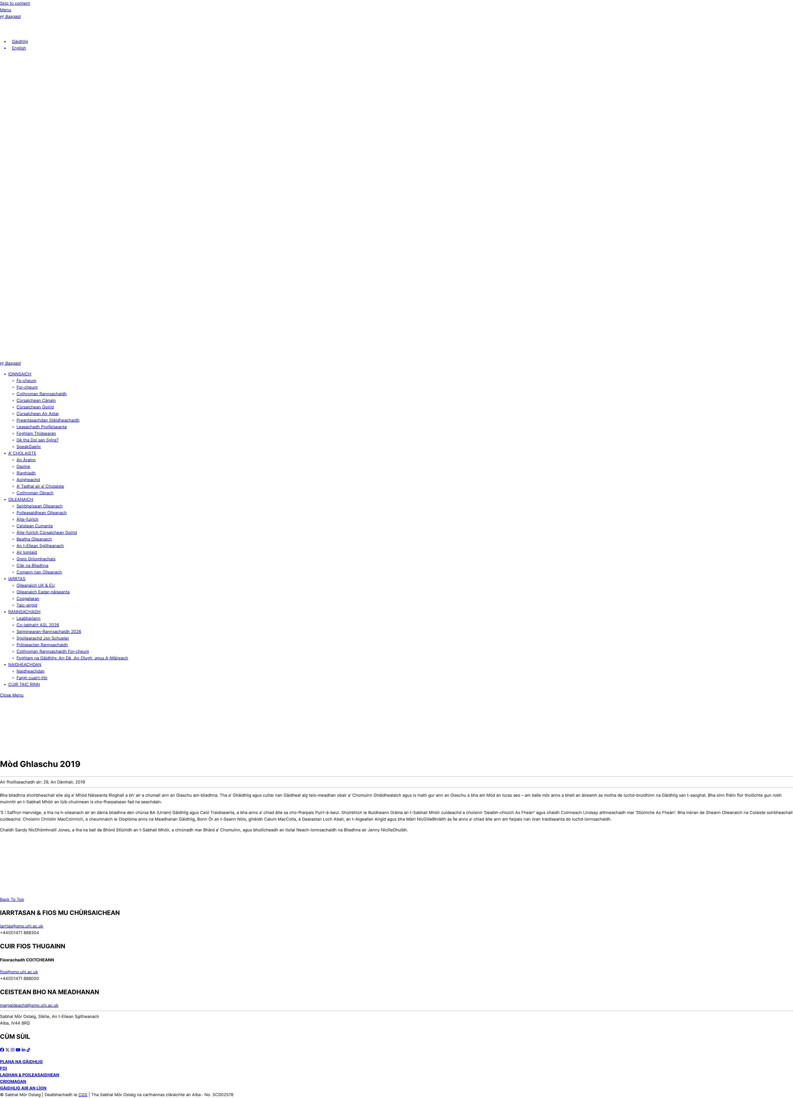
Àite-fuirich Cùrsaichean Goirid (47, 532)
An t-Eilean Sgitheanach (40, 545)
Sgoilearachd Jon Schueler (43, 638)
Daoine (23, 466)
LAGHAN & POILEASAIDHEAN (29, 1074)
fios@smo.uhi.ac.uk (19, 971)
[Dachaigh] (6, 30)
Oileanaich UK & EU (36, 585)
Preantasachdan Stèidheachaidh (48, 420)
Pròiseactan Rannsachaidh (42, 644)
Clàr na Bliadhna (32, 565)
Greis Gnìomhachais (36, 558)
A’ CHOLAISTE (22, 453)
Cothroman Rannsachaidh (42, 393)
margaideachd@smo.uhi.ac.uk (29, 1005)
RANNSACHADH (24, 611)
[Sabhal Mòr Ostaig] (358, 356)
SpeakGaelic (29, 446)
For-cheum (27, 387)
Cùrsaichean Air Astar (38, 413)
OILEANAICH (20, 499)
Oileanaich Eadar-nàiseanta (43, 591)
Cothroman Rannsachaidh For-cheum (53, 651)
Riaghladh (26, 473)
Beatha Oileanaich (34, 539)
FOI (3, 1068)
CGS (82, 1094)
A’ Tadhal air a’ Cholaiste (40, 486)
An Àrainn (26, 459)
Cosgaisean (28, 598)
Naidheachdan (31, 671)
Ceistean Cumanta (35, 525)
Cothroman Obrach (35, 492)
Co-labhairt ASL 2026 (38, 624)
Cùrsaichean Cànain (36, 400)
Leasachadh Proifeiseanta (42, 426)
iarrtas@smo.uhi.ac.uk (21, 926)
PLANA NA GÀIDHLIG (21, 1061)
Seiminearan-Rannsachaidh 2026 (49, 631)
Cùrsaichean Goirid (35, 407)
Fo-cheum (26, 380)
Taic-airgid (27, 605)
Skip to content (15, 3)
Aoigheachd (28, 479)
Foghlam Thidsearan (36, 433)
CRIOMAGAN (13, 1081)
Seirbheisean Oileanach (40, 506)
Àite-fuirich (27, 519)
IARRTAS (16, 578)
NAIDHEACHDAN (24, 664)
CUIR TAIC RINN (24, 684)
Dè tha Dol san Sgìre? (37, 440)
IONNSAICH (19, 374)
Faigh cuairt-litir (32, 677)
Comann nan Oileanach (39, 572)
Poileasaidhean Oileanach (42, 512)
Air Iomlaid (27, 552)
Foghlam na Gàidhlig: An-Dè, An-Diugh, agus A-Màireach (72, 657)
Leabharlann (28, 618)
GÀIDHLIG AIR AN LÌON (23, 1088)
